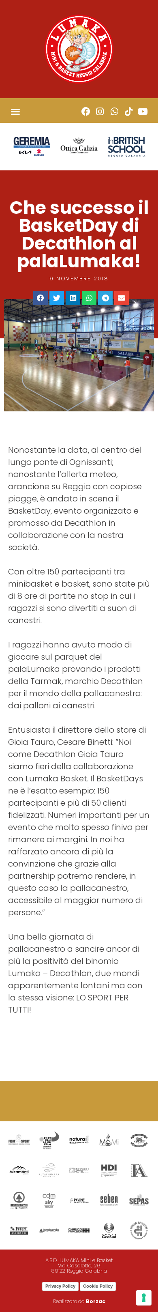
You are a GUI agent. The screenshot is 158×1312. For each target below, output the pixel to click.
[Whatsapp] (114, 111)
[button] (15, 111)
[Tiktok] (129, 111)
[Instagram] (100, 111)
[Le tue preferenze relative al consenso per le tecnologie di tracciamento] (144, 1298)
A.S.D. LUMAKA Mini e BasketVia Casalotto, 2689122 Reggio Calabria (79, 1265)
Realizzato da (79, 1301)
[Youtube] (143, 111)
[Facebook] (86, 111)
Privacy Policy (60, 1286)
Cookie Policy (98, 1286)
